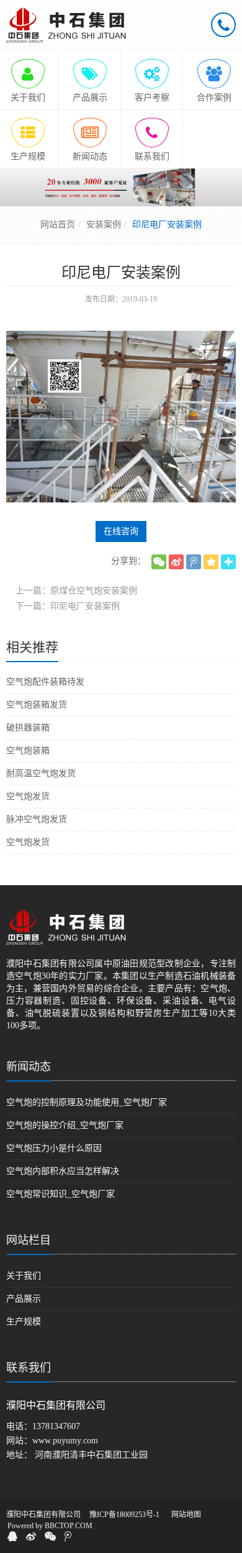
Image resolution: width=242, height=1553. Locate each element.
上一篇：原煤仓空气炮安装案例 (76, 590)
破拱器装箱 (28, 727)
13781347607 (56, 1426)
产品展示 (23, 1298)
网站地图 (186, 1514)
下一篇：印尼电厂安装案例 (68, 606)
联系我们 (28, 1368)
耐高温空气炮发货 (41, 773)
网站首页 (57, 224)
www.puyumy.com (65, 1440)
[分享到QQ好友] (12, 1536)
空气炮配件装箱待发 (45, 681)
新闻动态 (28, 1067)
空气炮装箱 (28, 750)
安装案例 (103, 224)
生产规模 (23, 1321)
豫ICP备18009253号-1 (124, 1514)
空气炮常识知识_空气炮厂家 (60, 1194)
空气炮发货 (28, 796)
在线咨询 (121, 531)
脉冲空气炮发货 (36, 819)
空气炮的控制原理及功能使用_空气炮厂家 (86, 1102)
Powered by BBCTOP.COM (49, 1525)
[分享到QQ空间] (211, 561)
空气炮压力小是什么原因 (54, 1148)
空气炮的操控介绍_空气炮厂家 (64, 1125)
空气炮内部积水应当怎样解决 (62, 1171)
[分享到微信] (158, 561)
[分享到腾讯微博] (193, 561)
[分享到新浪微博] (176, 561)
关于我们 (23, 1275)
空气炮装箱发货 (36, 704)
